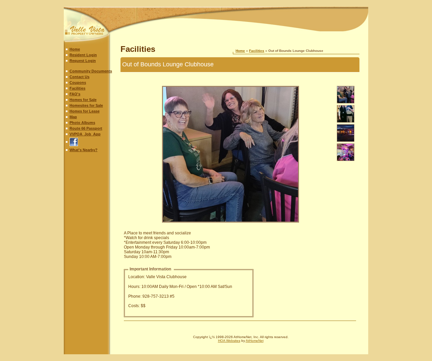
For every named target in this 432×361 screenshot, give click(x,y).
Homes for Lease (85, 111)
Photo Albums (82, 123)
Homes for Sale (83, 100)
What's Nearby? (84, 150)
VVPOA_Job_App (85, 134)
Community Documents (91, 71)
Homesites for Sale (86, 105)
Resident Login (83, 55)
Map (73, 117)
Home (75, 49)
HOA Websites (229, 340)
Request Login (83, 61)
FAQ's (75, 94)
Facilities (77, 88)
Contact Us (79, 77)
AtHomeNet (255, 340)
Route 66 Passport (86, 128)
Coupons (78, 82)
